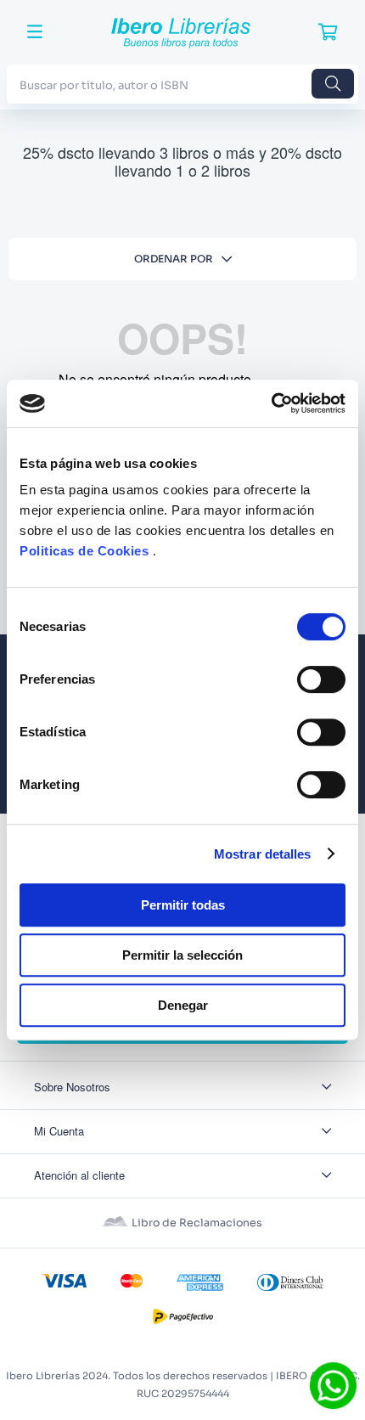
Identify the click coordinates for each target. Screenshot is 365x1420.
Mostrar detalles (263, 854)
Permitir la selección (182, 955)
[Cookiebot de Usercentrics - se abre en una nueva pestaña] (271, 403)
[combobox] (182, 84)
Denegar (183, 1005)
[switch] (321, 679)
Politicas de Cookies (84, 551)
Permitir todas (183, 905)
